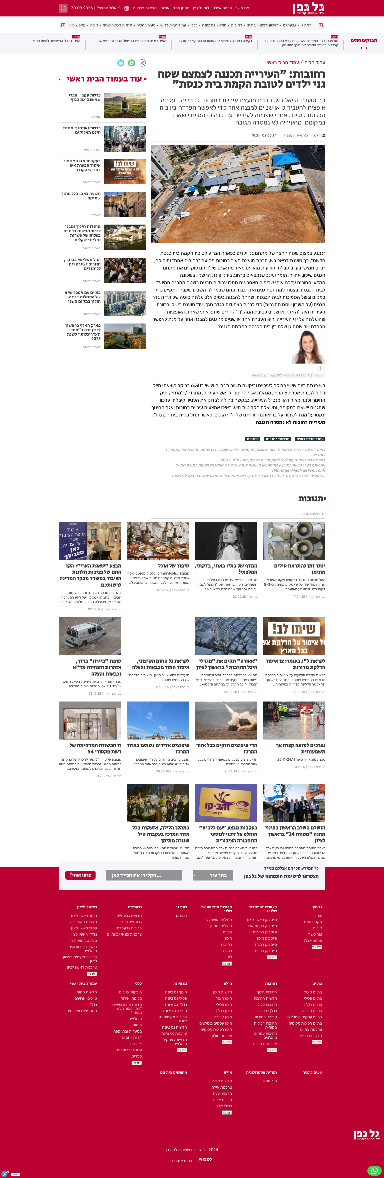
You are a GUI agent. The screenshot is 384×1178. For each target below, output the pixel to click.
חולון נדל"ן (224, 1010)
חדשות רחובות (278, 439)
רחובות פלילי (267, 1004)
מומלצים (135, 1018)
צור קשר (315, 934)
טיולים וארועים (85, 998)
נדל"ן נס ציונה (176, 1004)
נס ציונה (208, 25)
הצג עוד (317, 947)
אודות (164, 8)
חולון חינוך (224, 998)
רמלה (227, 950)
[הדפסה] (120, 62)
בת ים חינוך (313, 992)
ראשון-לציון (269, 25)
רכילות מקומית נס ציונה (172, 1019)
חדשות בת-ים (311, 1035)
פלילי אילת (223, 1106)
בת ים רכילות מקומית (305, 1023)
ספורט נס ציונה (175, 1010)
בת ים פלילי (313, 998)
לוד (229, 957)
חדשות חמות (86, 992)
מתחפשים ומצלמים (82, 1010)
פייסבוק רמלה (266, 944)
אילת (94, 25)
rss (319, 915)
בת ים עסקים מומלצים (304, 1017)
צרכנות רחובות (265, 1043)
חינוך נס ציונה (176, 992)
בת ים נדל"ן (313, 1004)
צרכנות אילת (221, 1087)
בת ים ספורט (312, 1010)
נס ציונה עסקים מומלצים (175, 1041)
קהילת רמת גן (221, 925)
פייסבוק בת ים (266, 950)
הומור (137, 1025)
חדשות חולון (222, 992)
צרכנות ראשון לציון (82, 967)
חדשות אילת (222, 1081)
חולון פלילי (224, 1004)
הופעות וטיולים (130, 992)
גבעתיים (289, 25)
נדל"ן (93, 1004)
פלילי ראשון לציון (84, 928)
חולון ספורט (223, 1017)
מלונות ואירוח (131, 998)
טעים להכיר (146, 25)
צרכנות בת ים (311, 1029)
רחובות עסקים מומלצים (265, 1035)
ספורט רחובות (265, 1017)
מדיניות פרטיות (145, 8)
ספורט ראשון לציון (83, 940)
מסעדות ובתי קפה (127, 1031)
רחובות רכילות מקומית (265, 1025)
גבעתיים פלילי (131, 921)
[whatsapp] (131, 62)
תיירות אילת (222, 1099)
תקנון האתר (312, 921)
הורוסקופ (269, 1081)
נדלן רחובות (267, 1010)
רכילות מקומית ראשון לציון (80, 959)
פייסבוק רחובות (265, 932)
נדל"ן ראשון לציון (84, 934)
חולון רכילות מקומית (216, 1029)
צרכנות (136, 1043)
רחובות (236, 25)
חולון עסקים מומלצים (215, 1023)
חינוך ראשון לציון (84, 915)
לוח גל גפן (201, 8)
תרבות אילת (222, 1093)
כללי (194, 25)
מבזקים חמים (364, 40)
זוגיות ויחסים (132, 1037)
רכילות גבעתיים (129, 928)
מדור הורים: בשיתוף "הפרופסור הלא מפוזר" (126, 1008)
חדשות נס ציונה (174, 1027)
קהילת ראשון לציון (218, 919)
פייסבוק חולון (267, 938)
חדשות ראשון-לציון (82, 921)
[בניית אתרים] (205, 1161)
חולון (222, 25)
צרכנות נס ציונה (174, 1033)
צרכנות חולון (222, 1035)
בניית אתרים (182, 1160)
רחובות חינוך (267, 992)
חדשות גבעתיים (129, 915)
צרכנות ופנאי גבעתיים (124, 934)
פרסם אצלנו (222, 8)
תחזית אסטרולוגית (117, 25)
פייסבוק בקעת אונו (262, 925)
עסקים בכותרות (129, 1049)
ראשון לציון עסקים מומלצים (82, 948)
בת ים (251, 25)
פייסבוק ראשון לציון (262, 919)
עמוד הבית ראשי (173, 25)
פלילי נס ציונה (176, 998)
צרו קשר (242, 8)
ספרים (137, 1056)
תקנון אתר (181, 8)
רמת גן (305, 25)
